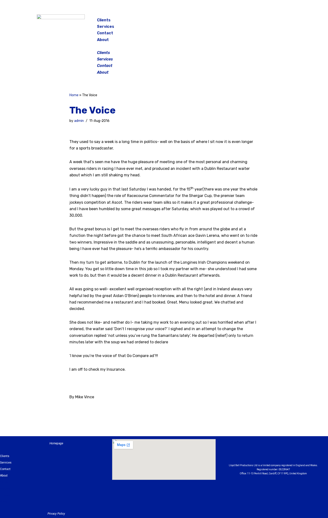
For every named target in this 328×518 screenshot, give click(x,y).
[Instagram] (266, 22)
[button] (164, 46)
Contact (105, 33)
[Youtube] (300, 452)
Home (74, 95)
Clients (103, 20)
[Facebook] (254, 22)
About (103, 39)
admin (79, 121)
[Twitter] (278, 22)
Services (105, 26)
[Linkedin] (286, 452)
